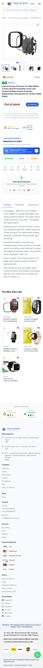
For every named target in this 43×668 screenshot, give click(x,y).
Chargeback (6, 481)
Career (4, 471)
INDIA (5, 639)
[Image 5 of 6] (24, 62)
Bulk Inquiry (6, 475)
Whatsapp (8, 613)
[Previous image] (5, 41)
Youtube (8, 610)
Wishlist (4, 534)
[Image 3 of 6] (21, 62)
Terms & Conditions (21, 665)
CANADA (15, 639)
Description (19, 205)
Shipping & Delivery (9, 585)
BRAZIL (28, 639)
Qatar (27, 642)
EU (23, 642)
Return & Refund (8, 579)
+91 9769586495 (8, 511)
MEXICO (22, 639)
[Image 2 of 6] (20, 62)
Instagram (8, 606)
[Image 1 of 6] (17, 62)
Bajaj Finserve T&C (9, 591)
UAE (33, 639)
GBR (31, 642)
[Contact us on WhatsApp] (37, 655)
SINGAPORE (18, 642)
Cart (3, 531)
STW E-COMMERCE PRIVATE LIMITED (23, 660)
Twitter (7, 603)
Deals (4, 497)
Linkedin (8, 616)
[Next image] (38, 41)
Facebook (8, 600)
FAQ (3, 484)
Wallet (4, 537)
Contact (5, 478)
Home (4, 18)
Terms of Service (8, 487)
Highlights (7, 205)
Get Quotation (32, 104)
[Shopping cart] (39, 4)
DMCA (4, 582)
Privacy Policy (7, 588)
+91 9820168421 (8, 509)
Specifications (33, 205)
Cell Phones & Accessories (18, 18)
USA (9, 639)
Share (38, 77)
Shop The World (20, 3)
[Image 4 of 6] (23, 62)
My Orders (6, 528)
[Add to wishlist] (38, 25)
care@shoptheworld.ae (10, 518)
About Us (5, 468)
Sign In (32, 3)
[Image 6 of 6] (26, 62)
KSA (36, 639)
